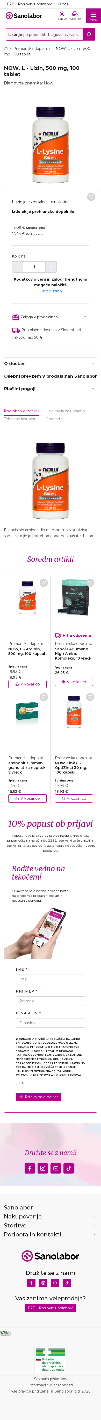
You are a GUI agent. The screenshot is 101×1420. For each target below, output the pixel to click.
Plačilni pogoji (19, 388)
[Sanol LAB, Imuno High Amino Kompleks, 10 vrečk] (74, 606)
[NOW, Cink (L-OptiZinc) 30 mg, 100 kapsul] (74, 720)
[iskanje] (89, 34)
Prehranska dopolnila (32, 48)
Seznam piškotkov (50, 1379)
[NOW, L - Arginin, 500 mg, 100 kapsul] (27, 606)
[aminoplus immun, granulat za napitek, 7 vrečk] (27, 720)
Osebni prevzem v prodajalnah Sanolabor (50, 376)
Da (22, 1083)
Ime (20, 969)
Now (48, 83)
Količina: (19, 256)
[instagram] (43, 1167)
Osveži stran (50, 291)
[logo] (24, 16)
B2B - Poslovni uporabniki (30, 4)
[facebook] (30, 1167)
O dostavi (15, 363)
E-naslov (27, 1013)
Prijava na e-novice (42, 1097)
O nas (63, 4)
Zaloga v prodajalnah (39, 317)
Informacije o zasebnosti (50, 1385)
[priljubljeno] (91, 197)
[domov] (7, 48)
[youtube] (56, 1167)
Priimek (25, 991)
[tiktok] (69, 1167)
